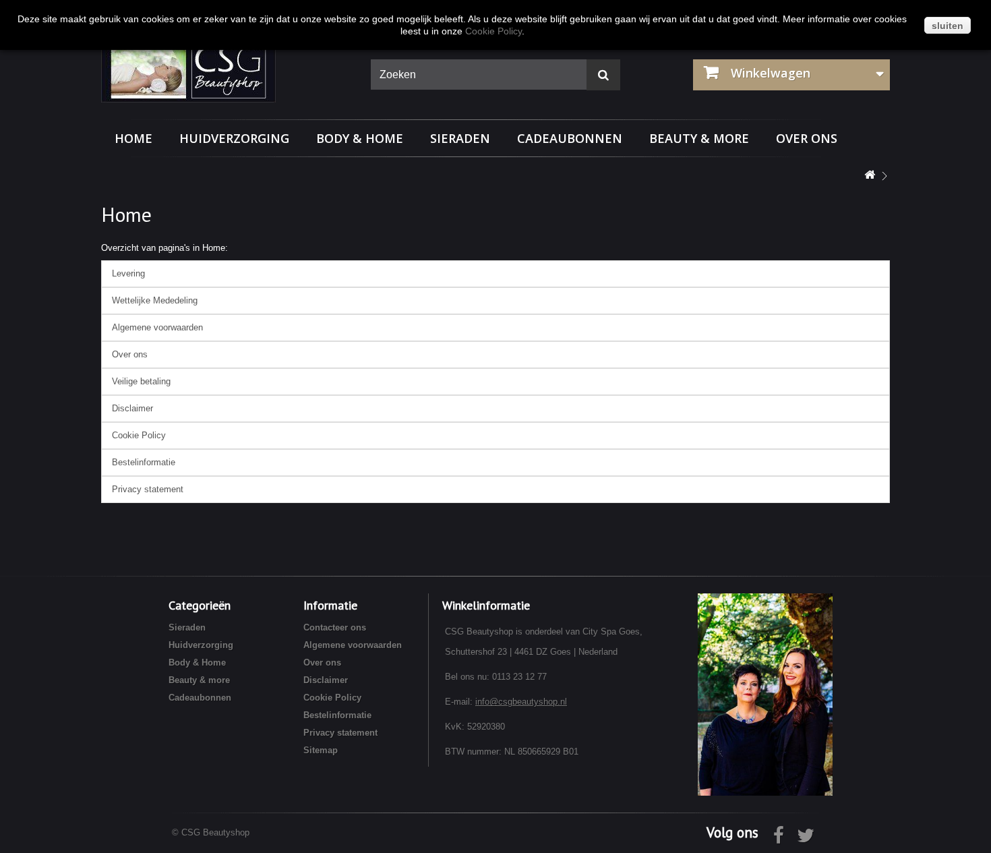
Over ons (806, 138)
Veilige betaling (141, 381)
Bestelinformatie (143, 462)
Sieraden (460, 138)
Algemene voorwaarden (157, 327)
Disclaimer (132, 408)
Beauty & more (699, 138)
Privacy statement (147, 489)
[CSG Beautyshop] (226, 69)
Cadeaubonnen (569, 138)
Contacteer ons (334, 627)
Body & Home (359, 138)
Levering (128, 273)
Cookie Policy (139, 435)
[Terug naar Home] (869, 175)
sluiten (947, 25)
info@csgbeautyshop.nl (521, 702)
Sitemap (320, 750)
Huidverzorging (234, 138)
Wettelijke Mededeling (155, 300)
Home (133, 138)
